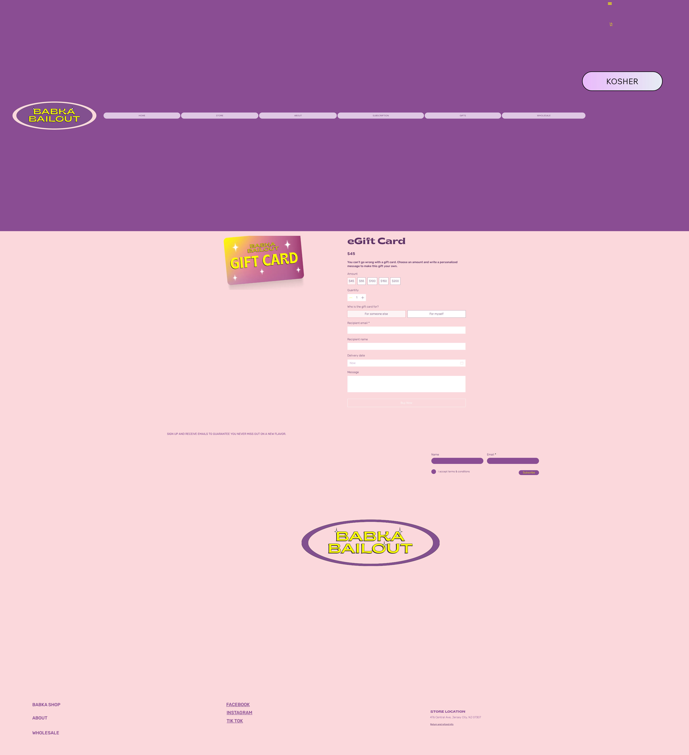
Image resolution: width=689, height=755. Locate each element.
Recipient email (358, 323)
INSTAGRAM (239, 712)
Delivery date (356, 355)
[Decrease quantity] (350, 297)
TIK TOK (235, 720)
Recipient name (357, 339)
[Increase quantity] (362, 297)
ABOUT (39, 718)
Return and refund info (441, 724)
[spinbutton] (356, 297)
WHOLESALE (45, 732)
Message (353, 372)
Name (435, 454)
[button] (463, 116)
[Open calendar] (462, 363)
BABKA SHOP (46, 704)
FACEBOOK (238, 704)
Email (490, 454)
